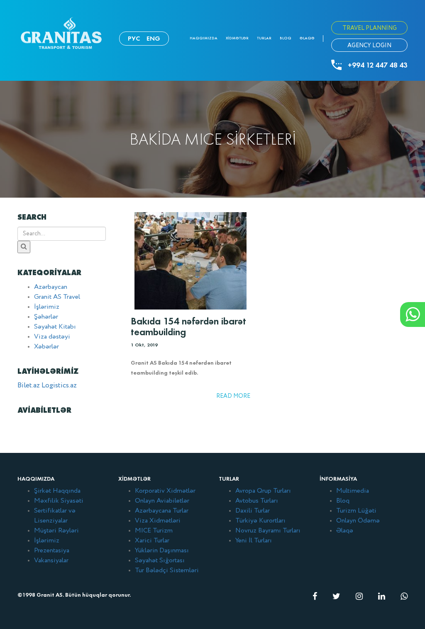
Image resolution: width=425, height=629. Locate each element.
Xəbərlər (46, 347)
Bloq (285, 38)
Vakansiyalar (51, 560)
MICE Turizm (154, 530)
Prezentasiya (51, 550)
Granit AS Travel (57, 297)
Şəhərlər (46, 317)
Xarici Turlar (152, 540)
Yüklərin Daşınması (162, 550)
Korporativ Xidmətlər (165, 491)
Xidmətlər (237, 38)
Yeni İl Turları (253, 540)
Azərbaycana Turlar (161, 511)
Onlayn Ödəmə (358, 521)
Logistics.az (59, 385)
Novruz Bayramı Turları (267, 530)
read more (233, 396)
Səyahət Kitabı (55, 327)
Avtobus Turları (256, 501)
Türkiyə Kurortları (260, 521)
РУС (134, 38)
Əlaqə (307, 38)
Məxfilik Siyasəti (58, 501)
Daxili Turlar (252, 511)
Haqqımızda (203, 38)
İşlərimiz (46, 307)
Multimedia (352, 491)
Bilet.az (28, 385)
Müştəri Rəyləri (56, 530)
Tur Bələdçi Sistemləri (167, 570)
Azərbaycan (50, 287)
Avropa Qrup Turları (263, 491)
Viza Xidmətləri (158, 521)
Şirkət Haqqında (57, 491)
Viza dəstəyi (52, 337)
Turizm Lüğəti (356, 511)
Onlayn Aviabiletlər (162, 501)
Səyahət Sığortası (160, 560)
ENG (153, 38)
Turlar (264, 38)
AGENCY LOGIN (369, 45)
